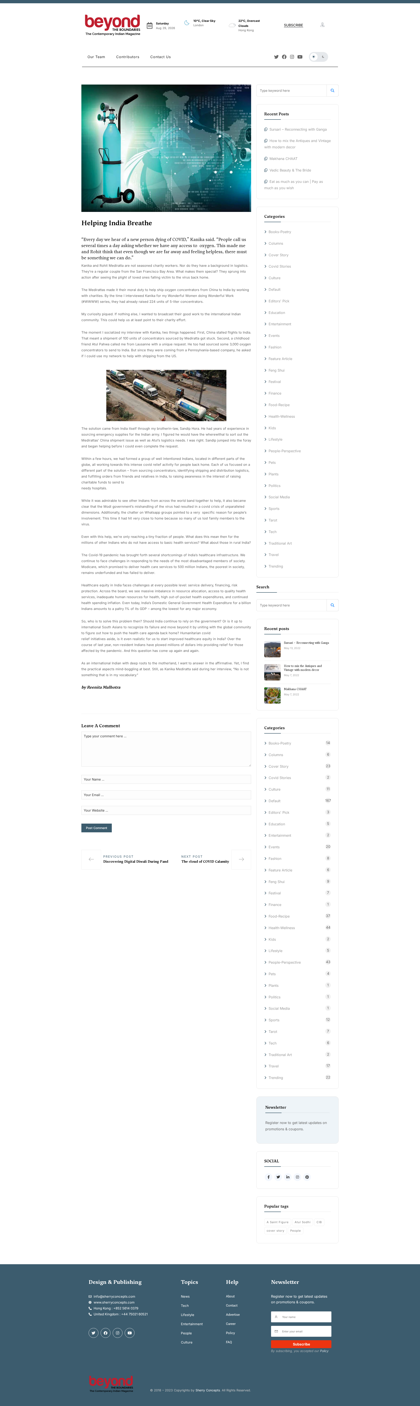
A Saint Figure (278, 1222)
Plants (273, 474)
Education (277, 312)
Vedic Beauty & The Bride (290, 170)
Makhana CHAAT (284, 158)
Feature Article (280, 359)
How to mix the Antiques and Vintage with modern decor (303, 668)
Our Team (96, 57)
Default (274, 289)
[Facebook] (284, 57)
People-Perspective (285, 451)
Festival (275, 381)
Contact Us (160, 57)
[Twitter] (276, 57)
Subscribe (301, 1344)
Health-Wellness (282, 416)
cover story (275, 1230)
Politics (274, 485)
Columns (276, 243)
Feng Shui (277, 370)
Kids (272, 428)
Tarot (273, 520)
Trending (276, 566)
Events (274, 335)
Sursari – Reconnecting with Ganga (299, 129)
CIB (319, 1222)
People (295, 1230)
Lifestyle (275, 439)
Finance (275, 393)
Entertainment (280, 324)
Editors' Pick (279, 301)
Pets (272, 462)
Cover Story (279, 255)
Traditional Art (280, 543)
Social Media (279, 497)
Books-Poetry (280, 232)
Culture (274, 278)
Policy (324, 1351)
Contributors (127, 57)
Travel (274, 554)
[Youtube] (300, 57)
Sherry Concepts (208, 1390)
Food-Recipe (279, 405)
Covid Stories (280, 266)
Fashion (275, 347)
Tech (272, 532)
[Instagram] (292, 57)
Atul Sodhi (303, 1222)
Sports (274, 508)
